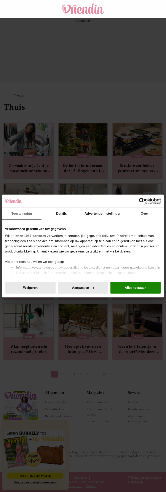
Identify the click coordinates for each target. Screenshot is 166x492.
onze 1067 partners (30, 236)
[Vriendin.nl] (83, 8)
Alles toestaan (135, 287)
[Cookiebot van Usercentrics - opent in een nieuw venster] (142, 201)
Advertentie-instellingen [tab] (103, 213)
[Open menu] (10, 9)
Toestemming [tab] (21, 213)
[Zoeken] (133, 9)
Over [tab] (144, 213)
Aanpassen (80, 287)
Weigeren (30, 287)
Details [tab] (61, 213)
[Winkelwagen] (145, 9)
